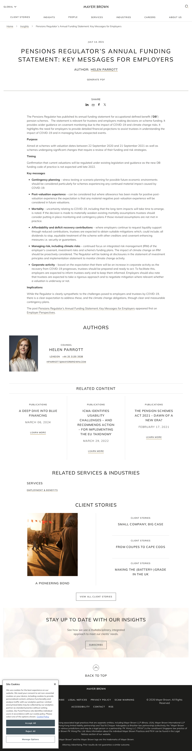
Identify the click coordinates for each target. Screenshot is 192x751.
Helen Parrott (104, 69)
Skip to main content (15, 2)
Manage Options (30, 739)
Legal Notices (77, 699)
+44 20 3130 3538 (72, 356)
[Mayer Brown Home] (96, 7)
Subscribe (96, 644)
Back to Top (96, 675)
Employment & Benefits (42, 490)
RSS (111, 706)
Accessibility (80, 706)
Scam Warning (124, 699)
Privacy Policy (101, 699)
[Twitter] (104, 105)
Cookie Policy (43, 716)
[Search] (186, 7)
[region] (30, 714)
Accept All (30, 723)
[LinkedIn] (87, 105)
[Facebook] (99, 105)
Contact (99, 706)
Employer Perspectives (41, 312)
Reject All (30, 731)
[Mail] (93, 105)
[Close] (55, 684)
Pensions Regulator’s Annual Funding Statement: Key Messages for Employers (86, 308)
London (55, 356)
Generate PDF (96, 79)
